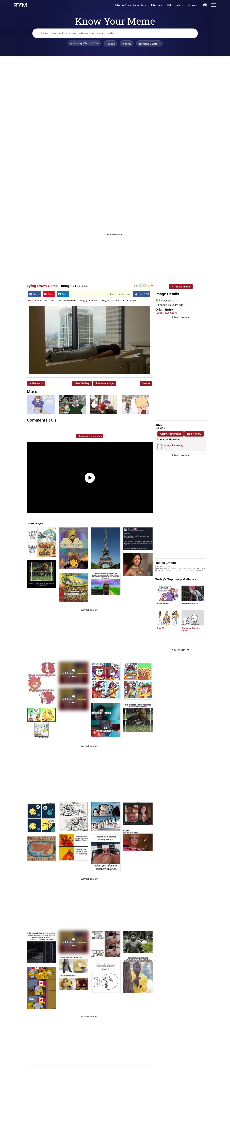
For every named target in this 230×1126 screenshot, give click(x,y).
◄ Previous (36, 383)
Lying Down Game (42, 286)
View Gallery (82, 383)
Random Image (104, 383)
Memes (126, 43)
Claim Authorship (170, 433)
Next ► (146, 383)
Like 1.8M (143, 294)
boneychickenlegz (174, 445)
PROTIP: (32, 300)
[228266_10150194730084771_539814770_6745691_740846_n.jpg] (90, 340)
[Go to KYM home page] (20, 6)
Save (50, 294)
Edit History (194, 433)
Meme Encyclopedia (129, 5)
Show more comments (90, 436)
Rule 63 (160, 628)
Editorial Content (149, 43)
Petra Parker (163, 603)
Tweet (64, 294)
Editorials (173, 5)
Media (155, 5)
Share (35, 294)
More (191, 5)
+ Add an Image (181, 286)
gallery (81, 300)
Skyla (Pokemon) (190, 603)
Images (110, 43)
